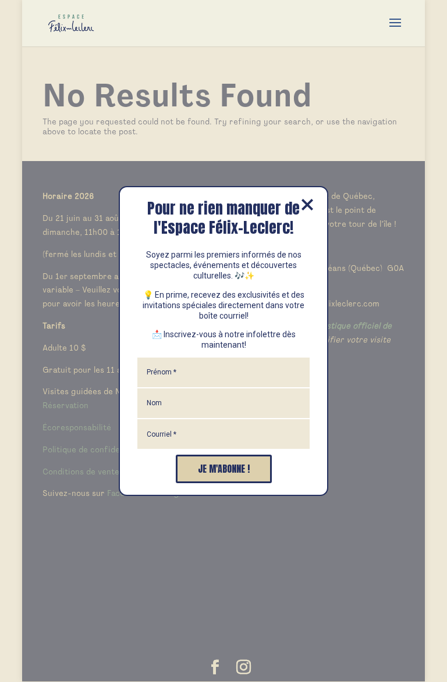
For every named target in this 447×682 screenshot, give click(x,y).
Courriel (161, 434)
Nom (154, 402)
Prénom (161, 372)
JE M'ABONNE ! (224, 469)
